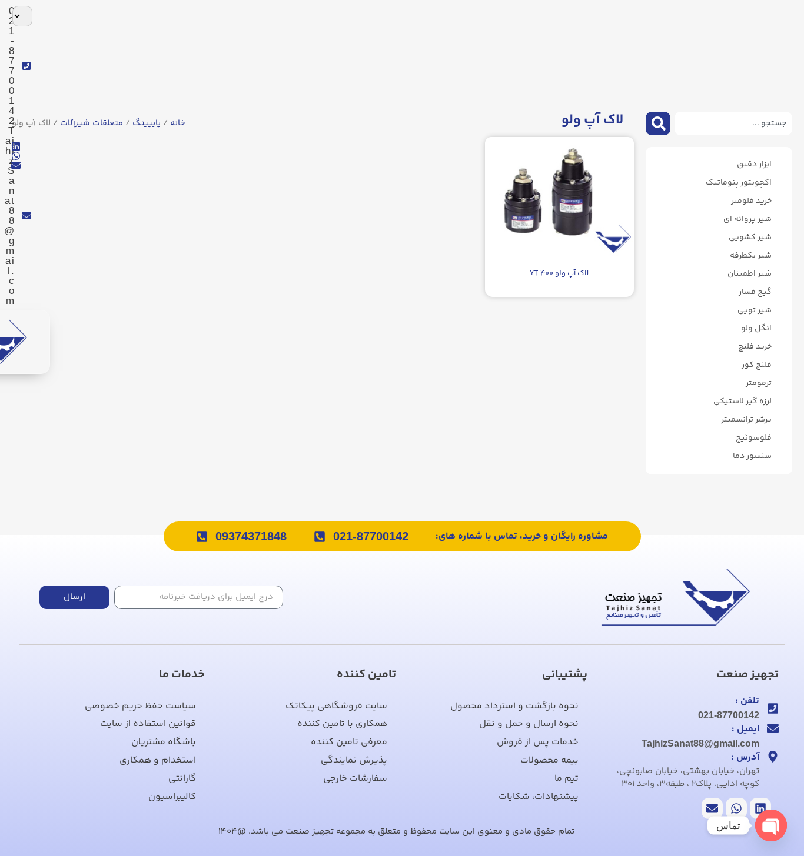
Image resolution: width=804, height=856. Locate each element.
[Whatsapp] (16, 155)
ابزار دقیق (754, 164)
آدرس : (745, 757)
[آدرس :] (773, 757)
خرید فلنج (755, 346)
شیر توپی (754, 310)
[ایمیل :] (773, 728)
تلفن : (747, 701)
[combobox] (733, 123)
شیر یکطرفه (751, 255)
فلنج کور (757, 365)
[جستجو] (658, 123)
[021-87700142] (319, 537)
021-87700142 (370, 536)
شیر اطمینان (749, 274)
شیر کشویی (750, 237)
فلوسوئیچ (754, 438)
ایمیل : (745, 729)
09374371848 (251, 536)
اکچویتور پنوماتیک (739, 182)
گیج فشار (755, 292)
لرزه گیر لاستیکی (742, 401)
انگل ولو (756, 328)
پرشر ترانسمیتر (746, 419)
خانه (177, 123)
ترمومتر (759, 383)
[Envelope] (16, 165)
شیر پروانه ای (747, 219)
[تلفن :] (773, 708)
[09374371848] (202, 537)
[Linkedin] (16, 146)
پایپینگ (146, 123)
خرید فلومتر (751, 201)
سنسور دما (752, 456)
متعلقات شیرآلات (91, 123)
